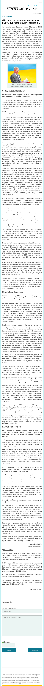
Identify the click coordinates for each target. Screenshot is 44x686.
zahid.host (20, 683)
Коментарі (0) (7, 602)
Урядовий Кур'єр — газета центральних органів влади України (22, 8)
